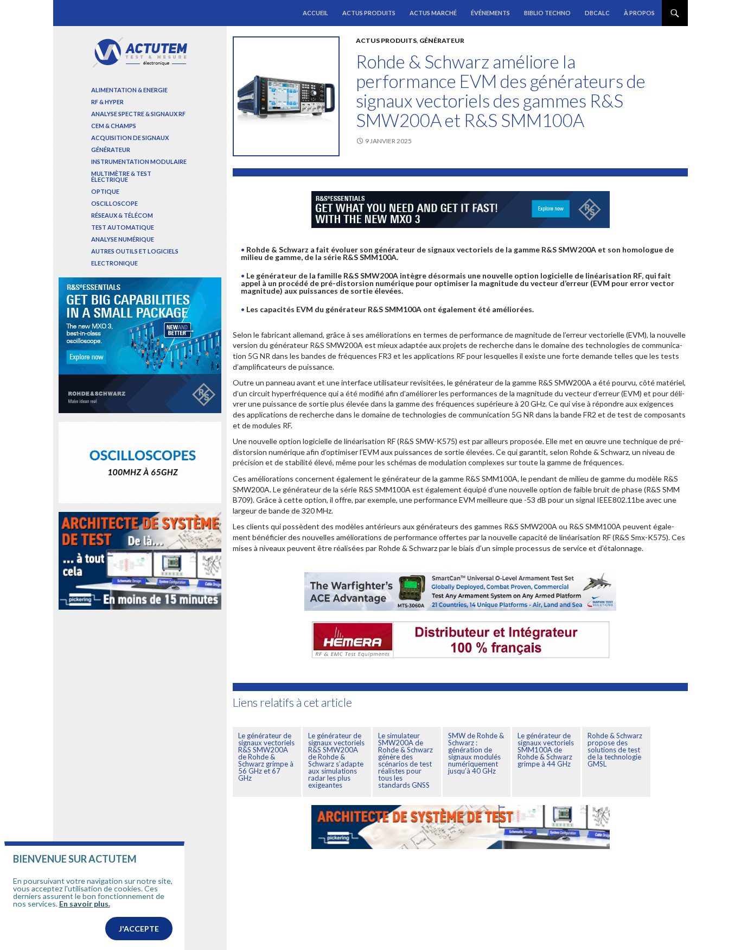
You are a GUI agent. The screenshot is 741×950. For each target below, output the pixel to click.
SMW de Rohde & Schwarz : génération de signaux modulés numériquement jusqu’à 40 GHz (476, 753)
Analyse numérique (122, 239)
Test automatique (122, 227)
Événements (490, 12)
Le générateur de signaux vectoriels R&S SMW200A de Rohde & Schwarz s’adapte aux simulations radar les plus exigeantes (336, 760)
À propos (639, 12)
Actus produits (368, 12)
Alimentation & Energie (129, 89)
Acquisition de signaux (130, 137)
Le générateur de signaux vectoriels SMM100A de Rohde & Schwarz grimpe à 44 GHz (546, 749)
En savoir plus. (84, 903)
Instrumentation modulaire (139, 161)
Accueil (315, 12)
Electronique (114, 263)
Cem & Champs (113, 125)
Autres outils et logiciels (134, 251)
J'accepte (139, 928)
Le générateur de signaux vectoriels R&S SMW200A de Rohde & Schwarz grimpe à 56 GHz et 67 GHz (266, 756)
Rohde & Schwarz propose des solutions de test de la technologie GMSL (614, 749)
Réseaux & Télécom (122, 215)
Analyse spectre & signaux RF (138, 113)
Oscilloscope (114, 203)
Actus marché (433, 12)
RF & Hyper (107, 101)
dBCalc (597, 12)
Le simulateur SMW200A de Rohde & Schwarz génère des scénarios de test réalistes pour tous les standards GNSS (405, 760)
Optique (105, 191)
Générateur (441, 40)
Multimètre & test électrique (121, 176)
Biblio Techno (547, 12)
